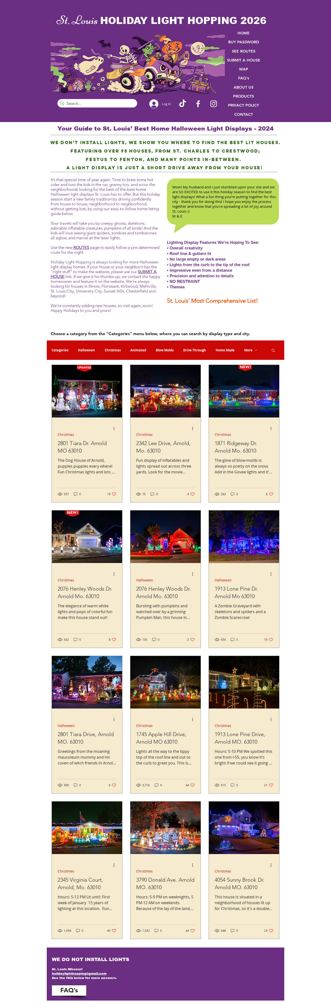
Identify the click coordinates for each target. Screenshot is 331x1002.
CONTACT (243, 114)
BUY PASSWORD (243, 42)
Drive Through (194, 350)
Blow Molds (164, 350)
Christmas (113, 350)
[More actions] (115, 428)
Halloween (86, 350)
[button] (273, 350)
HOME (243, 33)
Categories (60, 350)
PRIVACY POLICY (243, 105)
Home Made (225, 350)
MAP (243, 69)
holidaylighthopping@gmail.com (79, 973)
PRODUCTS (243, 96)
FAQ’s (243, 78)
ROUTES (81, 247)
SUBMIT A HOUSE (243, 60)
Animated (138, 350)
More (248, 350)
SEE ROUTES (243, 51)
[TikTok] (182, 103)
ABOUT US (243, 87)
